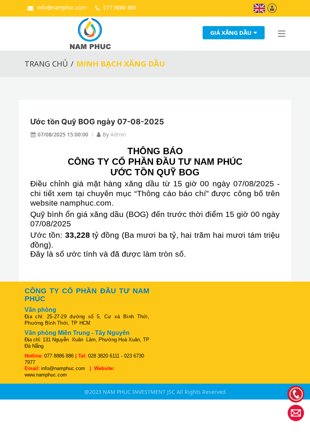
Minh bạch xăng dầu (120, 64)
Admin (118, 134)
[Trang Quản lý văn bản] (272, 8)
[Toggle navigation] (281, 35)
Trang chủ (46, 64)
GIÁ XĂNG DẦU (230, 33)
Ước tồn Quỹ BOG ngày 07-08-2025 (97, 121)
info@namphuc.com (61, 7)
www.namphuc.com (46, 375)
